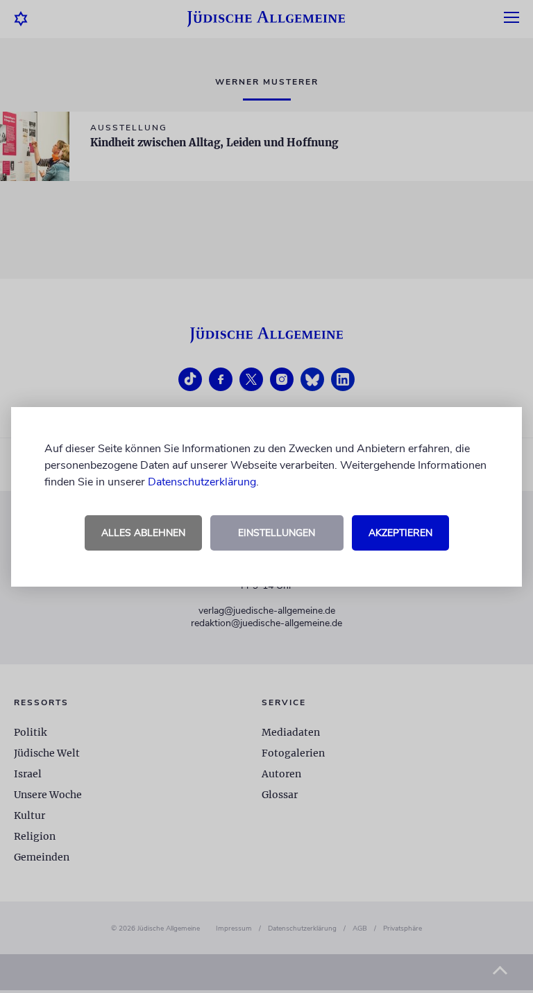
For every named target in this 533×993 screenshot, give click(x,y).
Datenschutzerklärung (202, 482)
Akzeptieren (400, 532)
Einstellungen (276, 532)
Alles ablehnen (143, 532)
